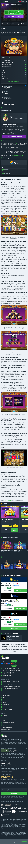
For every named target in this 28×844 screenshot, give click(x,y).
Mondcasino (5, 618)
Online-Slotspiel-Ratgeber (17, 155)
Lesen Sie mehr (5, 843)
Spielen (14, 530)
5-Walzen (8, 110)
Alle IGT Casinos (14, 628)
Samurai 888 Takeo (6, 570)
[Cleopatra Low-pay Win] (14, 225)
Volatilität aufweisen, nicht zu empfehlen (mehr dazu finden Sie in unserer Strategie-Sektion (13, 429)
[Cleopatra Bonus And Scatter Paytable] (14, 402)
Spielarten (6, 91)
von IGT (5, 5)
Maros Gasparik (8, 500)
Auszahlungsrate (8, 86)
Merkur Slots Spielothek (8, 584)
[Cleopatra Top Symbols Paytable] (14, 341)
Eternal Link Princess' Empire (20, 570)
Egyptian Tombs (18, 551)
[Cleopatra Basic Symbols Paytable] (14, 315)
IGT (17, 143)
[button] (7, 79)
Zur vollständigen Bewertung (15, 136)
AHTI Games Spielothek (8, 600)
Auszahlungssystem (9, 102)
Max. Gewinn (7, 97)
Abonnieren (14, 793)
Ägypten (3, 110)
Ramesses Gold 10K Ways (7, 551)
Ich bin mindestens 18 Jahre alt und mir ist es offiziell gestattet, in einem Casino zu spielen (13, 797)
